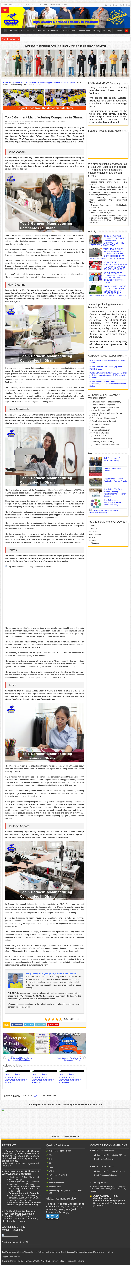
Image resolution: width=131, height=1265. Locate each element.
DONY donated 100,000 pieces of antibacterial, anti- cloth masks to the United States (107, 383)
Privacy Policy (58, 1261)
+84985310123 (118, 1171)
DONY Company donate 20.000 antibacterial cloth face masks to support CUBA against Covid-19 (108, 375)
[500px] (128, 5)
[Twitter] (111, 5)
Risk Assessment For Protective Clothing (112, 459)
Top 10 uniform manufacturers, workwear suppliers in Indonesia (70, 1078)
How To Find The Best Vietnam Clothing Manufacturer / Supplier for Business (114, 492)
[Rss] (106, 5)
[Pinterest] (113, 5)
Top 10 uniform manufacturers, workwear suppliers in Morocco (16, 1078)
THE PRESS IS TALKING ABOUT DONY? (53, 5)
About (14, 30)
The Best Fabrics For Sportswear (112, 469)
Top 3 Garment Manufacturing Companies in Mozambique (20, 1058)
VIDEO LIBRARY (23, 5)
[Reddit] (123, 5)
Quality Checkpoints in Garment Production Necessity (104, 511)
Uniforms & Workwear (49, 30)
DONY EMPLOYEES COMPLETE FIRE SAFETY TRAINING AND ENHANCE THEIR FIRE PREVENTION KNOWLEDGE (108, 240)
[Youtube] (121, 5)
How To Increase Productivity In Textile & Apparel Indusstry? (113, 502)
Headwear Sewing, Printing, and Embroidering (81, 30)
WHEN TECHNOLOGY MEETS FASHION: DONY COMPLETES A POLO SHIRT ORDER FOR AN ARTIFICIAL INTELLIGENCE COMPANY (107, 253)
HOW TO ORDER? (8, 5)
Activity (108, 30)
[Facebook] (108, 5)
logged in (36, 1095)
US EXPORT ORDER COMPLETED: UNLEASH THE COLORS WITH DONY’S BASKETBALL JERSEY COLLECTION (107, 277)
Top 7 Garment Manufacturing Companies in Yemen (69, 1058)
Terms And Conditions (75, 1261)
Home (5, 30)
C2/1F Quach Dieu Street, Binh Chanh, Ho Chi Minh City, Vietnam (108, 1188)
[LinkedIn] (116, 5)
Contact (119, 30)
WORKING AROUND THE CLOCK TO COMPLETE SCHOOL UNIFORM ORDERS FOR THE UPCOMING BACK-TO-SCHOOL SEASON (108, 291)
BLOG (34, 5)
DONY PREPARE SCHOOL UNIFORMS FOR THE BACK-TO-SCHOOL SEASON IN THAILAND (115, 265)
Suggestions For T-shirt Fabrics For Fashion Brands (115, 480)
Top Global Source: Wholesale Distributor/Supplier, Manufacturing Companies (43, 82)
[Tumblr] (126, 5)
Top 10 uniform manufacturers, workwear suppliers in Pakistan (43, 1078)
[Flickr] (118, 5)
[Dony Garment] (65, 17)
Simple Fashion (28, 30)
